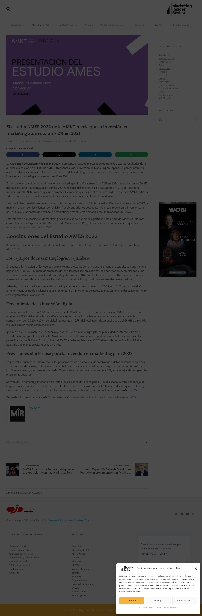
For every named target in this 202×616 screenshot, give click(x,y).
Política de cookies (147, 608)
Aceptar (132, 600)
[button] (195, 568)
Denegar (158, 600)
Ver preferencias (184, 600)
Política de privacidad (166, 608)
